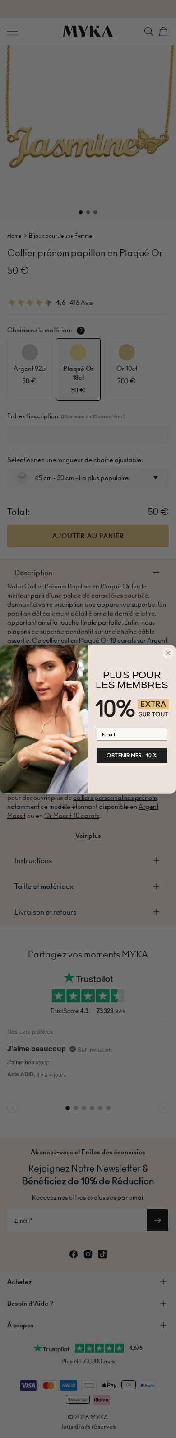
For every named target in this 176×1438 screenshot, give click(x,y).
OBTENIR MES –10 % (132, 755)
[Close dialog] (168, 653)
